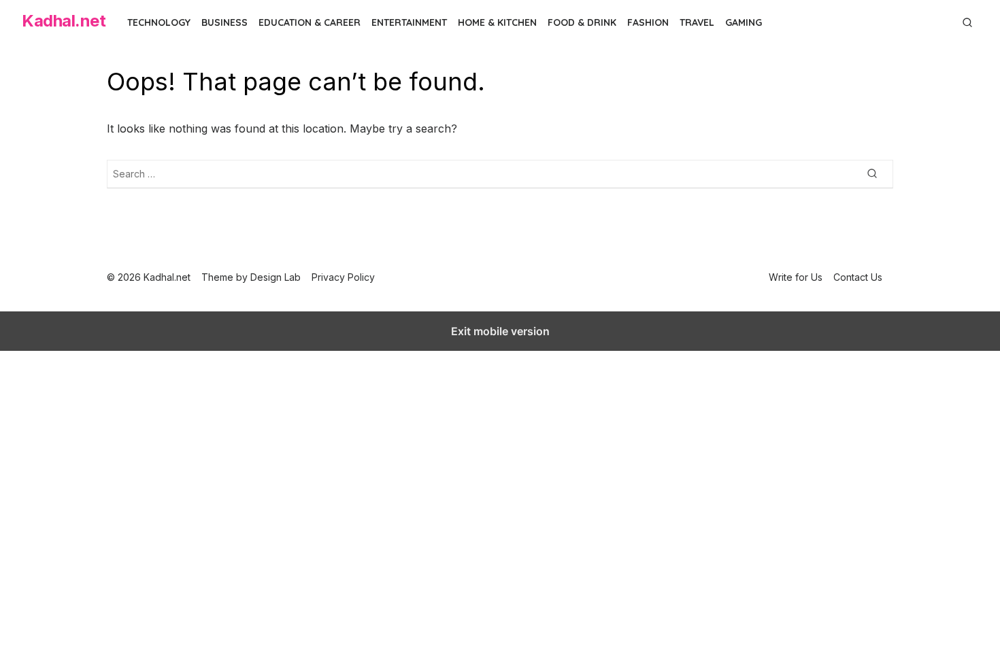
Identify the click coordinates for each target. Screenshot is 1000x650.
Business (224, 22)
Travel (697, 22)
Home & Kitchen (497, 22)
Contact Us (857, 277)
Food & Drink (582, 22)
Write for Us (795, 277)
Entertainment (409, 22)
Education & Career (310, 22)
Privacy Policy (343, 277)
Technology (158, 22)
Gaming (743, 22)
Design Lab (275, 277)
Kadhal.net (63, 21)
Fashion (648, 22)
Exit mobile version (500, 331)
